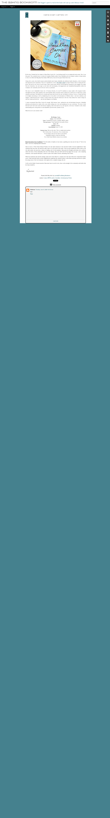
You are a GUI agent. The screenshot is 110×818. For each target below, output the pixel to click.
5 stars (45, 178)
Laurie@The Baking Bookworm (62, 175)
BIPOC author (51, 178)
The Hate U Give (61, 82)
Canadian (57, 178)
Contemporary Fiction (66, 178)
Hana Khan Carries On (56, 15)
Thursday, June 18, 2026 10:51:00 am (44, 189)
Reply (31, 193)
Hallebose (32, 189)
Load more (55, 221)
